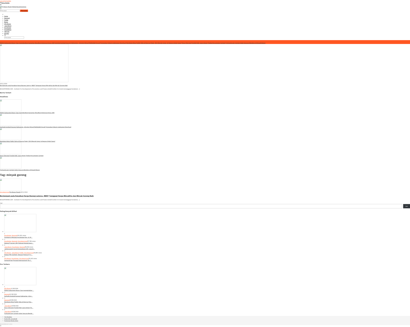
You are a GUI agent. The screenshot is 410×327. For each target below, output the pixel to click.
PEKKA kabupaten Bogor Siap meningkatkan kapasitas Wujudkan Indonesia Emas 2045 (27, 43)
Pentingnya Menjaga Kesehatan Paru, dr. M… (18, 237)
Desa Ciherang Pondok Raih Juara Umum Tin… (18, 308)
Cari (1, 203)
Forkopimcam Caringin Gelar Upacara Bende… (19, 313)
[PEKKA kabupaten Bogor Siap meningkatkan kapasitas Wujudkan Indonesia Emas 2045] (10, 111)
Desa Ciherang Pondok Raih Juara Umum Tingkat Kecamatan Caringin (203, 43)
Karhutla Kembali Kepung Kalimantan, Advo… (18, 296)
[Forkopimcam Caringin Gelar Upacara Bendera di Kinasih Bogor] (10, 168)
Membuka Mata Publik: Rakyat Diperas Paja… (18, 302)
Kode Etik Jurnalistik (10, 319)
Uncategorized (5, 192)
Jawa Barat (7, 247)
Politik (21, 253)
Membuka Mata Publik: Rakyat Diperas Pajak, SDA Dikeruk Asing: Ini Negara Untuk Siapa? (154, 43)
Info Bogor (7, 253)
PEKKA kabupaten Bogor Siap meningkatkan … (19, 290)
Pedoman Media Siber (11, 321)
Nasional (14, 235)
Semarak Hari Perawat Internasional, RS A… (18, 260)
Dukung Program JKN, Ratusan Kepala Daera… (19, 243)
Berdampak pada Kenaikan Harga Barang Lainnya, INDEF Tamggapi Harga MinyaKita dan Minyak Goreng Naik (34, 85)
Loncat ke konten (5, 1)
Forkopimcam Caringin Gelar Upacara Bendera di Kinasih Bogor (246, 43)
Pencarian (24, 11)
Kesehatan (7, 235)
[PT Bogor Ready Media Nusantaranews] (13, 7)
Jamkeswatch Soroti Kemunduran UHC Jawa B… (19, 249)
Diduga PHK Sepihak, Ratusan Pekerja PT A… (18, 255)
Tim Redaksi (8, 317)
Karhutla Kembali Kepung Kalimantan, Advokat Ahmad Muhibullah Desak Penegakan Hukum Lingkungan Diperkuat (90, 43)
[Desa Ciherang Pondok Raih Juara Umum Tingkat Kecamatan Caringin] (10, 154)
